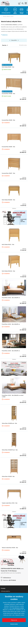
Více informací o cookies (18, 607)
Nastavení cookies (14, 624)
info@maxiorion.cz (7, 577)
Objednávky (9, 580)
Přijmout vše (14, 620)
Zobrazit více (5, 34)
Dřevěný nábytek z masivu (8, 16)
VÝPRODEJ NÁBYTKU (5, 591)
